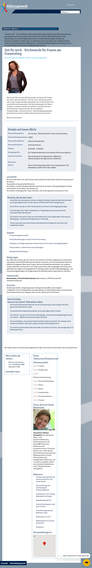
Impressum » (71, 5)
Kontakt (58, 347)
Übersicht (14, 29)
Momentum (6, 29)
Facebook (80, 4)
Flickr (83, 4)
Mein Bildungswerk (17, 563)
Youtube (89, 4)
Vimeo (86, 4)
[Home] (14, 7)
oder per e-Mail (14, 367)
